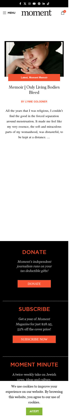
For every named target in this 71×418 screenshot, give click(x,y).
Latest (24, 77)
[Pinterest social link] (39, 3)
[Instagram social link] (29, 3)
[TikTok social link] (48, 3)
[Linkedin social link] (44, 3)
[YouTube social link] (34, 3)
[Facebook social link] (20, 3)
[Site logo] (36, 12)
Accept (34, 411)
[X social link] (25, 3)
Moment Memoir (38, 77)
